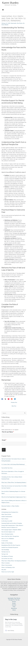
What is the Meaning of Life (8, 567)
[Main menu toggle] (2, 9)
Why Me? (4, 570)
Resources (14, 608)
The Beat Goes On (6, 552)
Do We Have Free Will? (7, 521)
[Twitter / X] (5, 399)
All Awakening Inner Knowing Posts (10, 512)
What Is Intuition (6, 563)
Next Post (14, 406)
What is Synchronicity (7, 565)
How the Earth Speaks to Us (8, 532)
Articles (14, 605)
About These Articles (6, 514)
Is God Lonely (5, 541)
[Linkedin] (15, 399)
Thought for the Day (14, 600)
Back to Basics (5, 519)
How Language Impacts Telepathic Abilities (11, 530)
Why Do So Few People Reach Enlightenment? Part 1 (14, 497)
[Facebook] (2, 399)
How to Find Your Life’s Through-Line (10, 536)
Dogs (14, 606)
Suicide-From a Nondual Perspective (10, 547)
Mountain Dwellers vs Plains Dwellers (10, 506)
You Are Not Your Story (7, 468)
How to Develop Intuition (7, 534)
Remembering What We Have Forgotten (11, 545)
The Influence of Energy (7, 556)
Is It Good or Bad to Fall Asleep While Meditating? (13, 464)
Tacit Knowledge (5, 550)
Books (14, 603)
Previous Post (14, 402)
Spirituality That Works (16, 23)
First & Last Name (8, 432)
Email (4, 440)
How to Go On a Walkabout (8, 538)
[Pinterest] (8, 399)
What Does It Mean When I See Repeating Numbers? (14, 482)
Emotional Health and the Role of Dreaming (12, 523)
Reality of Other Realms (7, 543)
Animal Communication (7, 516)
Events (14, 601)
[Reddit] (11, 399)
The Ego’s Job (5, 554)
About (14, 610)
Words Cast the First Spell (8, 572)
